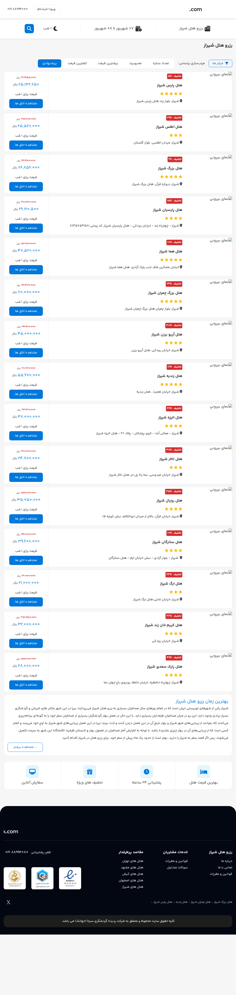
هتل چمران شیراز (201, 902)
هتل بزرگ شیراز (223, 902)
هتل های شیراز (132, 887)
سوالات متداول (177, 867)
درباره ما (226, 861)
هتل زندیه (181, 902)
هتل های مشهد (132, 867)
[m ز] (210, 9)
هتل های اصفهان (131, 880)
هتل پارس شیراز (162, 902)
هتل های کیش (132, 874)
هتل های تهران (132, 861)
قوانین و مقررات (221, 874)
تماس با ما (225, 867)
